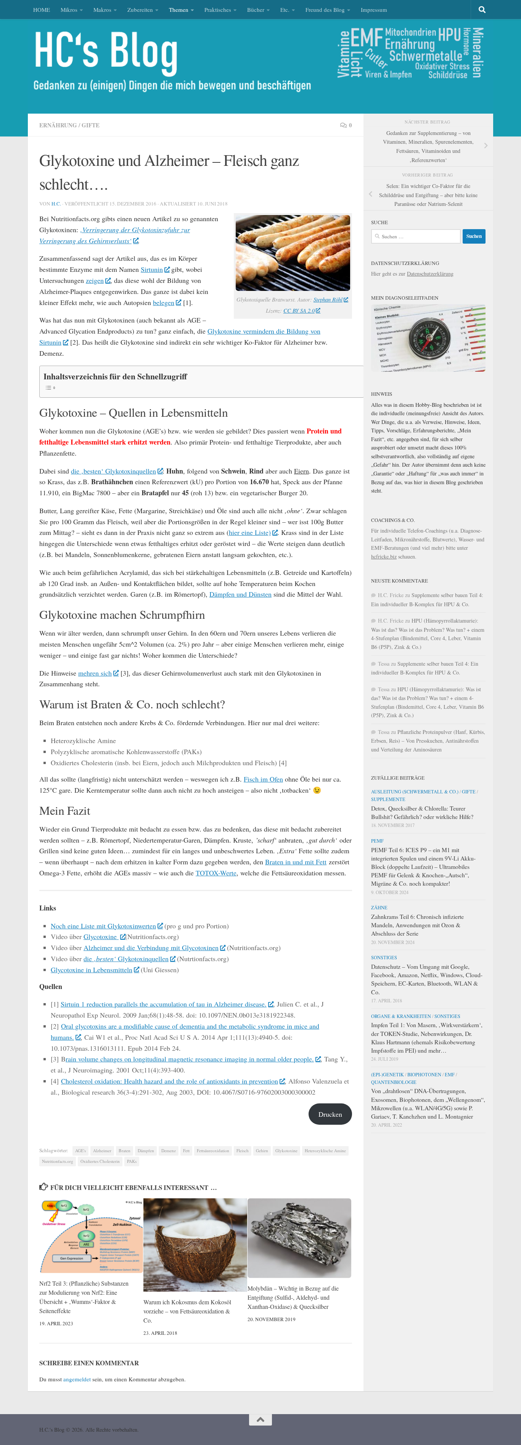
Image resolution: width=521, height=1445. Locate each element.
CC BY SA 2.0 (299, 310)
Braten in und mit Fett (295, 861)
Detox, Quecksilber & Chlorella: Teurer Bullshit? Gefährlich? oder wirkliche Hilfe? (422, 812)
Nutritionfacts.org (57, 1161)
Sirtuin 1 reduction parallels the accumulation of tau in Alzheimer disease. (164, 1003)
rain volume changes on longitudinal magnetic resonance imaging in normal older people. (190, 1058)
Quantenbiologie (393, 1082)
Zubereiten (140, 9)
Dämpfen (146, 1150)
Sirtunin (152, 269)
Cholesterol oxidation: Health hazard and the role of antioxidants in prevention (169, 1080)
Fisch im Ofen (263, 779)
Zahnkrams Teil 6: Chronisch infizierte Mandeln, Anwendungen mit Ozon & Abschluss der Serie (417, 924)
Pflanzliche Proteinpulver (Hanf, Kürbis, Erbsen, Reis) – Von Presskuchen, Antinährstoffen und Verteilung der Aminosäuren (428, 740)
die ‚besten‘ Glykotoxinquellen (113, 470)
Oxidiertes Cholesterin (100, 1161)
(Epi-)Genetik (387, 1074)
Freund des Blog (325, 9)
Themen (178, 9)
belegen (163, 302)
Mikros (69, 9)
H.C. (56, 203)
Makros (102, 9)
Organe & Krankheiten (401, 1016)
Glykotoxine (286, 1150)
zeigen (95, 280)
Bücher (255, 9)
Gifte (91, 125)
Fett (186, 1150)
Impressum (374, 9)
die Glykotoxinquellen (126, 958)
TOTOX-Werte (216, 872)
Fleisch (242, 1150)
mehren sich (95, 673)
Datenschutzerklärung (430, 273)
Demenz (168, 1150)
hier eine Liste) (250, 532)
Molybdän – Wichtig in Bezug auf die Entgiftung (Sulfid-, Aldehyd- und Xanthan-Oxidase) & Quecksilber (293, 1297)
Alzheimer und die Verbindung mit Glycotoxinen (151, 947)
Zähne (379, 907)
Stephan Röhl (328, 299)
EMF (450, 1074)
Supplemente (388, 799)
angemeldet (77, 1379)
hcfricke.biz (384, 556)
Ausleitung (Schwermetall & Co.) (414, 791)
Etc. (284, 9)
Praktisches (217, 9)
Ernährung (58, 125)
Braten (124, 1150)
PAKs (132, 1161)
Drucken (330, 1114)
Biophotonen (424, 1074)
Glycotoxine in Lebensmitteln (91, 969)
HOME (41, 9)
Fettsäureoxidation (213, 1150)
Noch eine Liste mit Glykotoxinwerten (103, 925)
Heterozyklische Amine (325, 1150)
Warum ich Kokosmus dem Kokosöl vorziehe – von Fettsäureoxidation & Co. (187, 1311)
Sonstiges (384, 957)
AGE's (80, 1150)
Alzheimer (102, 1150)
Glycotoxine (101, 936)
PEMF (377, 841)
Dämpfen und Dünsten (240, 594)
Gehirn (262, 1150)
